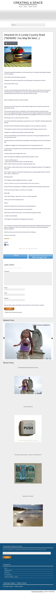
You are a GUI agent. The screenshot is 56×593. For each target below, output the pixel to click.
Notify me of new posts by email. (13, 312)
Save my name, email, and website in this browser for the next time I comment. (24, 305)
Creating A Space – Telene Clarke (14, 583)
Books (25, 6)
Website (6, 298)
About (20, 6)
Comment (6, 271)
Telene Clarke (33, 248)
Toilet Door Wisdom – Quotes (11, 576)
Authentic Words (12, 43)
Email (5, 293)
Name (5, 287)
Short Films (6, 572)
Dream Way (51, 591)
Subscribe (6, 557)
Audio (5, 568)
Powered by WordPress (37, 591)
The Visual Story (8, 574)
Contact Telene (32, 6)
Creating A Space (28, 2)
